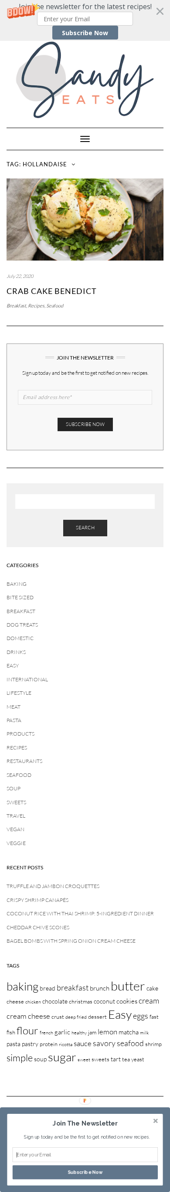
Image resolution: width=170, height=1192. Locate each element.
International (27, 679)
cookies (126, 1001)
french (46, 1033)
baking (22, 986)
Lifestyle (19, 693)
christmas (80, 1001)
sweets (100, 1059)
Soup (13, 788)
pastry (30, 1043)
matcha (129, 1032)
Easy (13, 665)
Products (20, 733)
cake (152, 988)
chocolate (55, 1001)
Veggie (16, 843)
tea (126, 1059)
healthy (79, 1033)
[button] (85, 20)
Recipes (36, 306)
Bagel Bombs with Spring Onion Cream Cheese (71, 941)
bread (47, 988)
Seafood (54, 306)
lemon (107, 1031)
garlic (62, 1032)
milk (144, 1033)
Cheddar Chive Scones (38, 927)
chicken (33, 1002)
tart (116, 1059)
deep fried (76, 1017)
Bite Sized (20, 597)
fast (154, 1016)
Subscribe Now (85, 33)
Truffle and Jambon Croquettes (53, 886)
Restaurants (24, 761)
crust (57, 1016)
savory (104, 1043)
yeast (137, 1059)
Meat (13, 706)
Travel (16, 815)
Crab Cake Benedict (52, 291)
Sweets (16, 802)
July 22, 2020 (20, 276)
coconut (104, 1001)
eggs (140, 1015)
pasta (13, 1043)
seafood (130, 1043)
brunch (99, 988)
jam (92, 1032)
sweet (84, 1060)
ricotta (65, 1044)
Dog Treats (22, 624)
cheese (15, 1001)
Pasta (14, 720)
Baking (17, 584)
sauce (83, 1043)
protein (49, 1043)
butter (128, 986)
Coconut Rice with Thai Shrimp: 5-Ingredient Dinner (80, 913)
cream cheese (28, 1015)
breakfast (72, 987)
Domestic (20, 638)
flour (27, 1030)
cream (149, 1000)
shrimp (153, 1043)
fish (11, 1032)
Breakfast (16, 306)
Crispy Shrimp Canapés (37, 900)
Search (85, 528)
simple (20, 1057)
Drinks (16, 652)
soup (40, 1059)
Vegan (15, 829)
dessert (97, 1016)
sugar (62, 1057)
